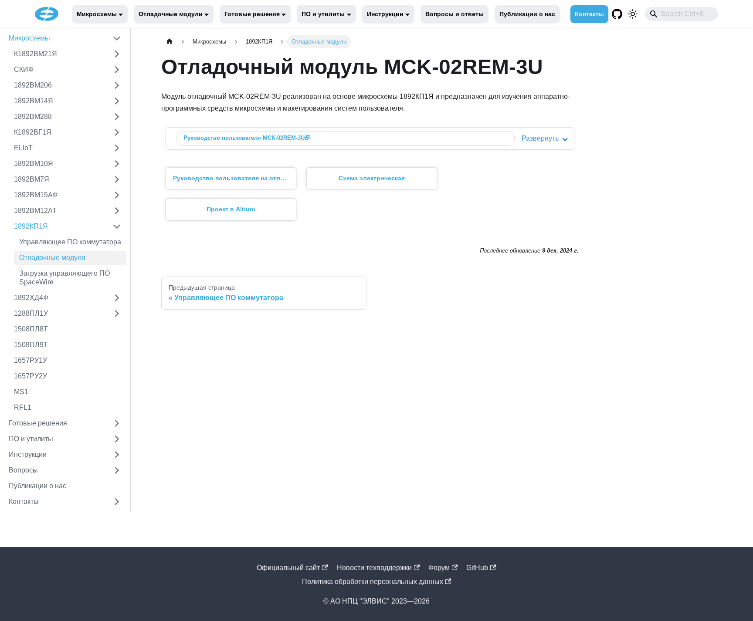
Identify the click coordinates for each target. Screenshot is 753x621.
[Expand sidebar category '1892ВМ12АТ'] (116, 211)
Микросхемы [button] (97, 13)
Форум (439, 567)
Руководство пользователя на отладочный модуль (234, 178)
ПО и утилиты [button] (323, 13)
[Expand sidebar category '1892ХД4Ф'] (116, 298)
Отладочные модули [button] (171, 13)
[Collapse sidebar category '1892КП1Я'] (116, 226)
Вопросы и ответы (454, 13)
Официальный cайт (288, 567)
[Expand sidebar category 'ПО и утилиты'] (116, 439)
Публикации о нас (527, 13)
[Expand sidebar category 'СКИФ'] (116, 70)
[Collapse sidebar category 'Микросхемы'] (116, 38)
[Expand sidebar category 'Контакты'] (116, 502)
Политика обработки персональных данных (372, 581)
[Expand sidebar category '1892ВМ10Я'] (116, 164)
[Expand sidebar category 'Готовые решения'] (116, 423)
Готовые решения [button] (252, 13)
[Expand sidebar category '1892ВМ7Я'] (116, 179)
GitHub (477, 567)
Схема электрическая (372, 178)
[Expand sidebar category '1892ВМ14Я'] (116, 101)
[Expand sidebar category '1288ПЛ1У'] (116, 314)
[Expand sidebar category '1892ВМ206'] (116, 85)
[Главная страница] (169, 41)
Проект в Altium (231, 209)
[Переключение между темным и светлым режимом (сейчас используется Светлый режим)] (633, 14)
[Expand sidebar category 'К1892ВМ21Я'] (116, 54)
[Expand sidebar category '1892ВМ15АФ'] (116, 195)
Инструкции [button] (385, 13)
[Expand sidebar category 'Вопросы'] (116, 470)
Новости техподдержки (374, 567)
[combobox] (681, 14)
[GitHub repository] (617, 14)
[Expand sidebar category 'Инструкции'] (116, 455)
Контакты (589, 13)
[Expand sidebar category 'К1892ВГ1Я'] (116, 132)
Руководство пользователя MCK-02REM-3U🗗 (246, 138)
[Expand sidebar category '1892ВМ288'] (116, 117)
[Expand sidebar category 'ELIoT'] (116, 148)
